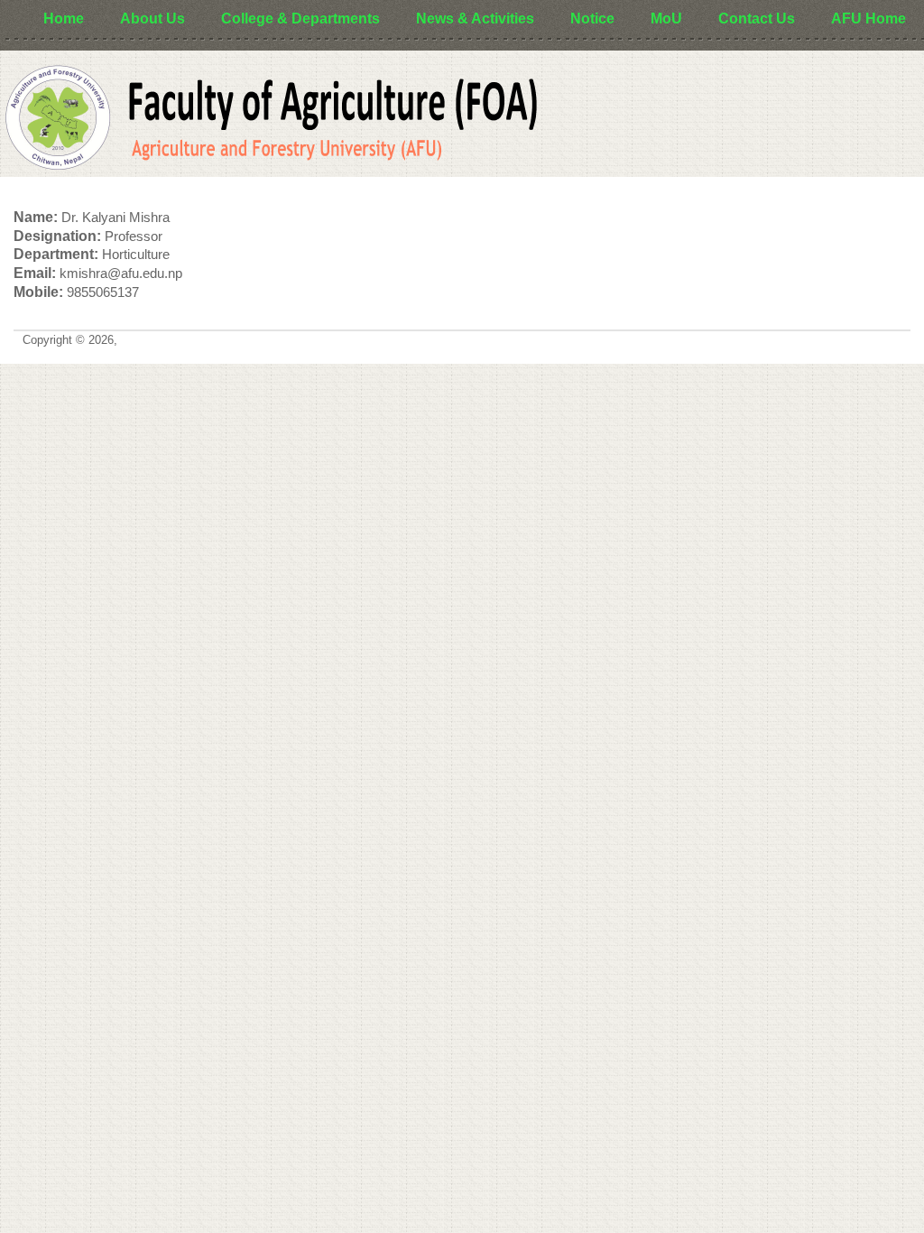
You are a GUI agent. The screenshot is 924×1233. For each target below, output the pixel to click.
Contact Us (756, 18)
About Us (152, 18)
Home (63, 18)
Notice (592, 18)
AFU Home (868, 18)
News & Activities (475, 18)
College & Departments (300, 18)
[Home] (270, 118)
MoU (666, 18)
